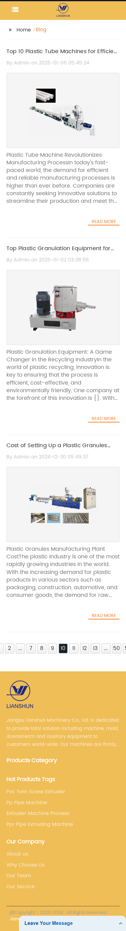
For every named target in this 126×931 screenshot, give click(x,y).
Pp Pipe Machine (26, 802)
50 (116, 648)
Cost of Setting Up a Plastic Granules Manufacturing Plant (56, 450)
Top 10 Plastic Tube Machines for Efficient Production (62, 56)
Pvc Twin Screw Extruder (35, 791)
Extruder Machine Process (37, 813)
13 (95, 648)
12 (84, 648)
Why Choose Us (25, 865)
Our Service (20, 887)
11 (73, 648)
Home (24, 30)
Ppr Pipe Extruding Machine (39, 824)
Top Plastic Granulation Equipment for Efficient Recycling (58, 253)
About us (17, 854)
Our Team (18, 876)
